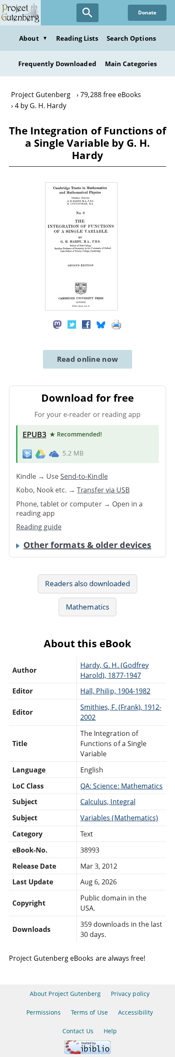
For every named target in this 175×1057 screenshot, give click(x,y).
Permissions (43, 1012)
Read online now (88, 359)
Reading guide (39, 526)
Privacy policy (130, 994)
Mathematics (87, 607)
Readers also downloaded (87, 583)
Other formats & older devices (87, 545)
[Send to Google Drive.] (40, 453)
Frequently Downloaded (57, 63)
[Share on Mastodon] (57, 323)
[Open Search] (87, 12)
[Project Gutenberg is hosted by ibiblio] (87, 1052)
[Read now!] (81, 308)
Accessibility (135, 1012)
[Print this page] (116, 323)
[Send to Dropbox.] (27, 453)
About (33, 38)
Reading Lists (77, 38)
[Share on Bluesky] (101, 323)
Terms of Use (89, 1012)
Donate (147, 12)
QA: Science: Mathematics (121, 786)
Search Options (131, 38)
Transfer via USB (103, 490)
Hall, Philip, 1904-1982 (115, 691)
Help (110, 1031)
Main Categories (131, 63)
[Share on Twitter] (72, 323)
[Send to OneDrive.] (54, 453)
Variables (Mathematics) (119, 817)
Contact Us (77, 1031)
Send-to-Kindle (84, 476)
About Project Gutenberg (65, 994)
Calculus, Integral (107, 801)
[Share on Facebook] (86, 323)
